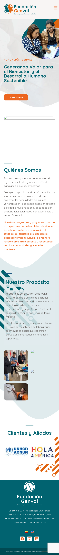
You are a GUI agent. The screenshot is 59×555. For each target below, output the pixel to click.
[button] (55, 8)
